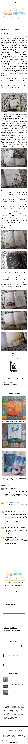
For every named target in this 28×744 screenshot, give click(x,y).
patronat (13, 633)
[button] (14, 2)
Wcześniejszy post (22, 390)
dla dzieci (6, 627)
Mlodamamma (8, 537)
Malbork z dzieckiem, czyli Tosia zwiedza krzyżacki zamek (16, 686)
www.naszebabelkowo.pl (11, 511)
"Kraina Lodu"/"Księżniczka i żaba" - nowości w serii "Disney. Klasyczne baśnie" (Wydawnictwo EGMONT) (14, 478)
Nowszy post (5, 390)
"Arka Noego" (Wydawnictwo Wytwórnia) (14, 421)
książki (5, 382)
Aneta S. (6, 488)
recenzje (11, 382)
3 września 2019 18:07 (14, 502)
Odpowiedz (7, 498)
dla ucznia (6, 633)
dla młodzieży (7, 630)
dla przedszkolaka (16, 630)
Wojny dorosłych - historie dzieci (9, 384)
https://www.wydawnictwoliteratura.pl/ (14, 375)
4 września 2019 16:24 (16, 537)
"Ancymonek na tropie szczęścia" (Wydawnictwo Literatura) (14, 449)
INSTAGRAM (19, 730)
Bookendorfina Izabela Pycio (12, 527)
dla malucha (13, 627)
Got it (17, 742)
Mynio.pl (7, 502)
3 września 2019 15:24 (14, 488)
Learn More (11, 742)
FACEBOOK (10, 730)
